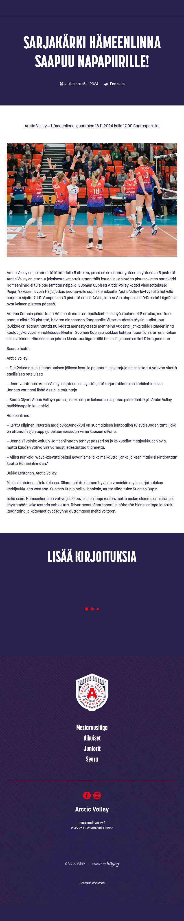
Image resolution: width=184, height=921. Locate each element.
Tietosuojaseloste (92, 883)
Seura (92, 759)
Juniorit (92, 749)
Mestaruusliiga (92, 728)
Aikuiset (92, 738)
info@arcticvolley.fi (92, 823)
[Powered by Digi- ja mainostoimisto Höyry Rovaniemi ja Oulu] (106, 863)
